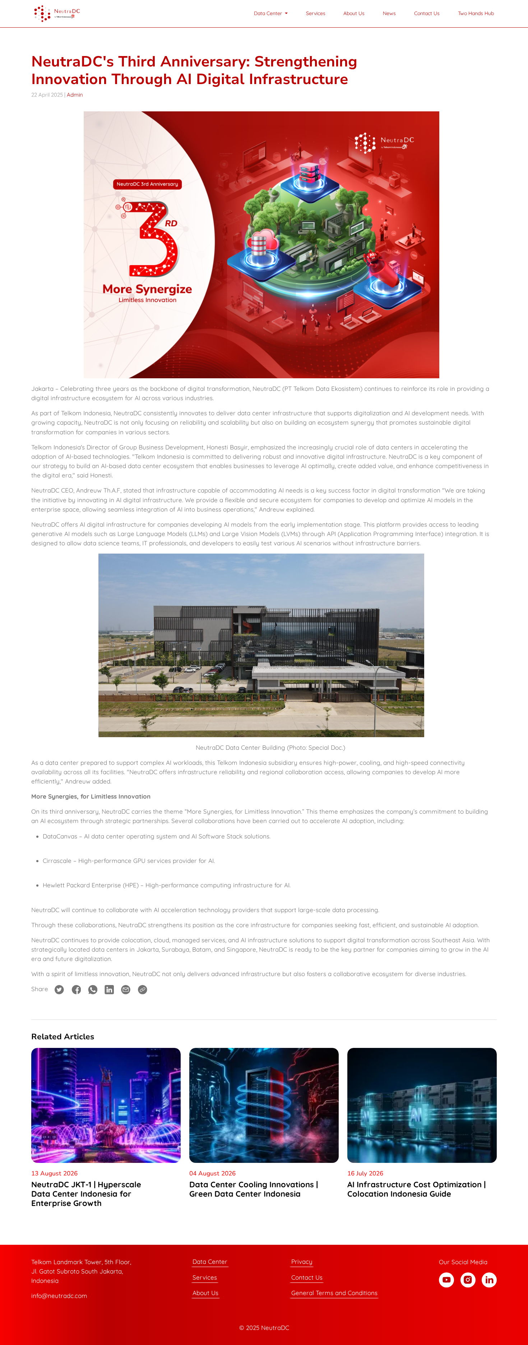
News (389, 13)
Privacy (301, 1262)
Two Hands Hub (476, 13)
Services (315, 13)
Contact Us (427, 13)
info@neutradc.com (59, 1295)
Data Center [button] (268, 13)
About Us (354, 13)
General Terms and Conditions (334, 1293)
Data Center (210, 1262)
